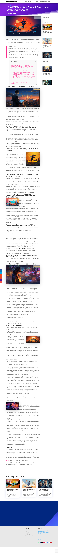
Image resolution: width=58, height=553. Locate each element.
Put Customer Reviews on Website (43, 532)
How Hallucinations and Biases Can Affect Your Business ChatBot (47, 60)
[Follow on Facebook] (40, 542)
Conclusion (13, 83)
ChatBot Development (41, 531)
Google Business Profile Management (44, 530)
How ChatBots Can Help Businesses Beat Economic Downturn (47, 88)
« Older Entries (45, 94)
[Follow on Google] (47, 542)
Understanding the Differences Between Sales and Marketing (47, 32)
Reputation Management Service (43, 534)
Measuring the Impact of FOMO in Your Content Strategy (21, 67)
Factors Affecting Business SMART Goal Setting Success (47, 46)
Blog (37, 1)
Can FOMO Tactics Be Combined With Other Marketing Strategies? (24, 76)
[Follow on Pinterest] (51, 542)
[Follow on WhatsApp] (38, 542)
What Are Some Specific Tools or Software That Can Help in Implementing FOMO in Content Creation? (23, 78)
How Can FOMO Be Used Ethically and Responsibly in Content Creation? (24, 75)
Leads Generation (41, 533)
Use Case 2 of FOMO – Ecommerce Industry (21, 82)
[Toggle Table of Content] (35, 61)
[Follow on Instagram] (44, 542)
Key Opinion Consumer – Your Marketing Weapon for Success (47, 74)
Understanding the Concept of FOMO (17, 62)
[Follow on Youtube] (49, 542)
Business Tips (8, 5)
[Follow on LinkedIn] (45, 542)
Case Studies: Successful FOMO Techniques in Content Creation (22, 66)
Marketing (22, 5)
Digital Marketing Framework (45, 1)
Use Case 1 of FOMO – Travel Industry (20, 81)
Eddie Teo (14, 13)
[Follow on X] (42, 542)
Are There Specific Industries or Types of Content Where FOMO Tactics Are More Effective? (24, 73)
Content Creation (15, 5)
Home (26, 1)
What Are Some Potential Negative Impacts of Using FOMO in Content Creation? (24, 71)
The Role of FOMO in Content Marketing (18, 64)
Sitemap (39, 539)
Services (29, 1)
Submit (48, 521)
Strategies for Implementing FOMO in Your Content (20, 65)
